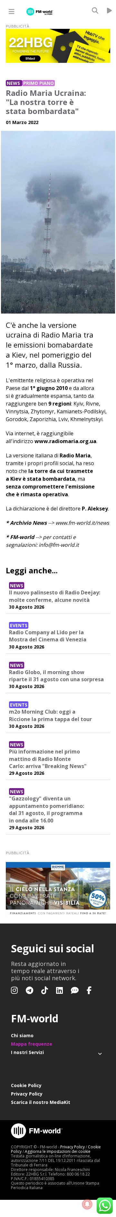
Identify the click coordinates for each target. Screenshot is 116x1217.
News (14, 83)
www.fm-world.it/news (82, 522)
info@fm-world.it (59, 544)
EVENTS (18, 625)
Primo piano (38, 83)
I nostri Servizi (27, 1052)
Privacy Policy (27, 1094)
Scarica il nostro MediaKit (40, 1102)
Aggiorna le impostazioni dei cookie (58, 1151)
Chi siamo (22, 1035)
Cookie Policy (26, 1085)
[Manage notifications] (87, 1204)
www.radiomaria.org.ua (65, 441)
